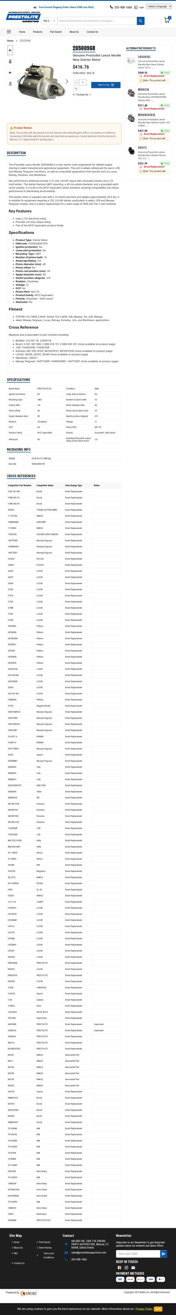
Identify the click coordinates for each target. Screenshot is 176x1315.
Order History (45, 1247)
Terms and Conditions (48, 1255)
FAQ (16, 1253)
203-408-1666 (123, 7)
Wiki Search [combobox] (49, 20)
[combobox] (96, 21)
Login (141, 7)
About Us (74, 31)
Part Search (56, 31)
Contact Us (92, 31)
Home (22, 31)
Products (37, 31)
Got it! (158, 1309)
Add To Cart (103, 85)
